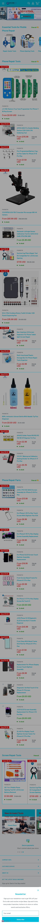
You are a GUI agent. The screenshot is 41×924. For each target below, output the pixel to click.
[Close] (38, 890)
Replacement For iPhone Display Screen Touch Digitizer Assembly (28, 667)
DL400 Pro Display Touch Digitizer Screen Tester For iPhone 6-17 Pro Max (26, 733)
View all (36, 755)
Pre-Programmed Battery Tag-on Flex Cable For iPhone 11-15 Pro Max (27, 153)
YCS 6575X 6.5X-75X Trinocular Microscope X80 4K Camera (19, 213)
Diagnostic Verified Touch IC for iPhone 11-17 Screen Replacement (27, 690)
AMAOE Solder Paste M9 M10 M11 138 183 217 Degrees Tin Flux (28, 436)
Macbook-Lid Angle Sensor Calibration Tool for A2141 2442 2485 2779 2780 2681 (27, 233)
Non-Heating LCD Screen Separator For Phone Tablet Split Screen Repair (26, 334)
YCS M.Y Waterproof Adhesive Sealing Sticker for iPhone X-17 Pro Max (27, 458)
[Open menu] (3, 3)
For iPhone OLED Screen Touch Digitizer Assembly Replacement (27, 557)
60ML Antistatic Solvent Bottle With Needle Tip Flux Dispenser (20, 417)
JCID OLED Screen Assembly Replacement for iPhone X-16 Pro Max (27, 712)
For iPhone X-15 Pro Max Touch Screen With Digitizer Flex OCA (27, 514)
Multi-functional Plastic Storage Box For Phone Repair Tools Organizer (27, 357)
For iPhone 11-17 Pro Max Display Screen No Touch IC (27, 600)
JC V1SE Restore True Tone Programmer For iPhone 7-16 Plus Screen (20, 110)
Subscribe (20, 919)
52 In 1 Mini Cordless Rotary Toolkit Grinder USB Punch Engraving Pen (18, 314)
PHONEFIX (5, 106)
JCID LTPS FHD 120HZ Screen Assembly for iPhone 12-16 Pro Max (27, 492)
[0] (37, 3)
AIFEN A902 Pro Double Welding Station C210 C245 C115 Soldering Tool (28, 130)
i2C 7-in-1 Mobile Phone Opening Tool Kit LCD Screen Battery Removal (14, 789)
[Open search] (29, 3)
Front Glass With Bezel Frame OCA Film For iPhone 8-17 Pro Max (27, 643)
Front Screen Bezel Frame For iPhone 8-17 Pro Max (27, 579)
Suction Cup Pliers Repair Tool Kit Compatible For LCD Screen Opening (27, 255)
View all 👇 (35, 27)
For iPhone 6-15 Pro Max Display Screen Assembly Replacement (27, 535)
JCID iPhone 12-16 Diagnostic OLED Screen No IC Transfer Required (26, 620)
